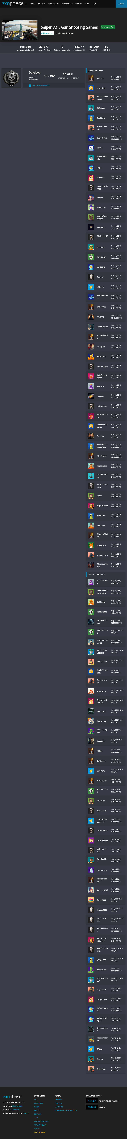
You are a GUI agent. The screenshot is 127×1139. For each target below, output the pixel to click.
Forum (71, 33)
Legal (36, 1118)
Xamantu (15, 1110)
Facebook (59, 1107)
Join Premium (39, 1132)
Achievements (47, 33)
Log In (121, 4)
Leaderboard (67, 4)
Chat (87, 4)
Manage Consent (41, 1121)
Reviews (78, 4)
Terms (36, 1128)
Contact (38, 1114)
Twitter (58, 1103)
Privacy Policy (40, 1125)
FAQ (35, 1099)
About (36, 1110)
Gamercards (53, 4)
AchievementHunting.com (66, 1110)
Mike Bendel (17, 1106)
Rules (36, 1107)
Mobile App (38, 1103)
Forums (41, 4)
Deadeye (34, 72)
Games (32, 4)
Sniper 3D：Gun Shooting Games (69, 27)
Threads (58, 1099)
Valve (26, 1113)
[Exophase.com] (14, 3)
